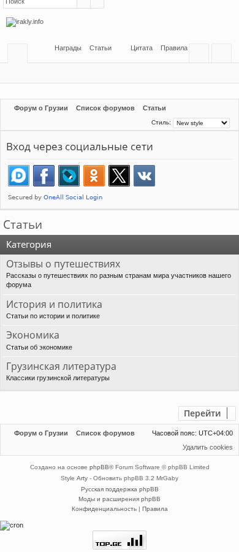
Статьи (22, 224)
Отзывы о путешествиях (63, 264)
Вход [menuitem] (201, 55)
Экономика (32, 335)
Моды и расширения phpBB (119, 499)
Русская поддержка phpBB (120, 489)
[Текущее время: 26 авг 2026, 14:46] (141, 122)
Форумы (20, 55)
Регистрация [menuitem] (224, 55)
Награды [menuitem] (67, 48)
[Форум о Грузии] (119, 22)
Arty (82, 478)
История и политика (54, 305)
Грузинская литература (61, 367)
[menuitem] (97, 48)
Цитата (142, 48)
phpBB (99, 467)
